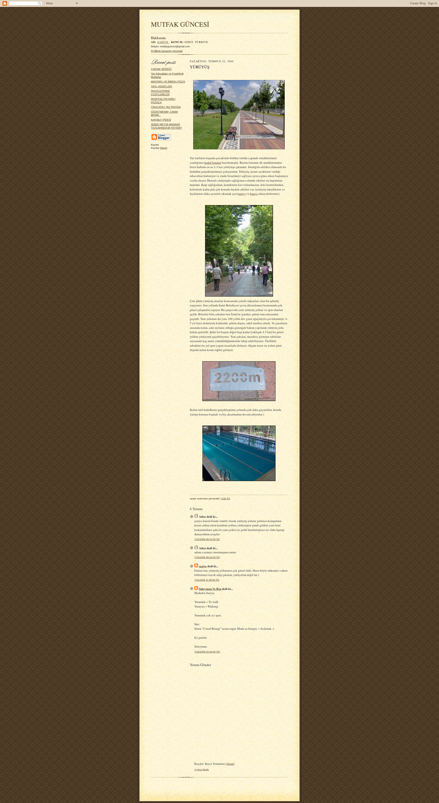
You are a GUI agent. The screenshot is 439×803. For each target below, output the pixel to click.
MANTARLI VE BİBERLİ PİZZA (168, 81)
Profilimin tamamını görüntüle (167, 51)
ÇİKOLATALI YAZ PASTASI (166, 107)
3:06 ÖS (225, 498)
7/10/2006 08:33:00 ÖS (207, 539)
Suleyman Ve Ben (210, 588)
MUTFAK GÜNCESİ (180, 24)
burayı (242, 194)
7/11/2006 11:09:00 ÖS (206, 580)
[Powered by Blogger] (161, 139)
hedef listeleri (212, 163)
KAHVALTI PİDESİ (161, 119)
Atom (163, 148)
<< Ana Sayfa (201, 769)
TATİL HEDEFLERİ (161, 86)
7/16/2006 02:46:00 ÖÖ (207, 651)
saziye (163, 42)
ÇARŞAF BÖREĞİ (161, 69)
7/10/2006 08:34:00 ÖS (207, 557)
